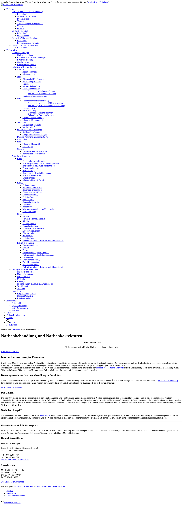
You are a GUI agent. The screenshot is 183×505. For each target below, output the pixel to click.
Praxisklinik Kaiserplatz (24, 486)
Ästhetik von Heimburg (98, 2)
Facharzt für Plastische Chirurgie (110, 368)
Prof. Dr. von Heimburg (168, 380)
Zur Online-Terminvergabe (12, 482)
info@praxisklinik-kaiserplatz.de (15, 460)
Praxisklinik (45, 415)
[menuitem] (94, 28)
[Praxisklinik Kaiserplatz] (12, 4)
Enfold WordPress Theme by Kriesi (50, 486)
